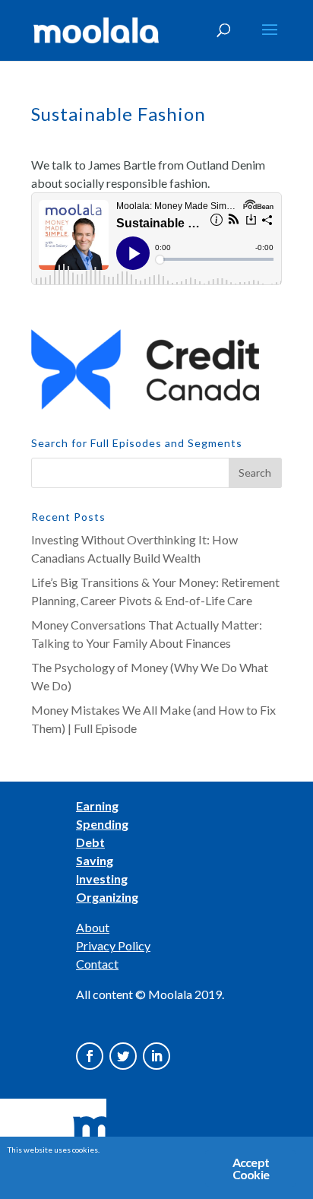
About (92, 927)
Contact (97, 963)
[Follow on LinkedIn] (156, 1056)
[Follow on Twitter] (123, 1056)
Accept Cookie (250, 1168)
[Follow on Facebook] (89, 1056)
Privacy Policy (113, 945)
